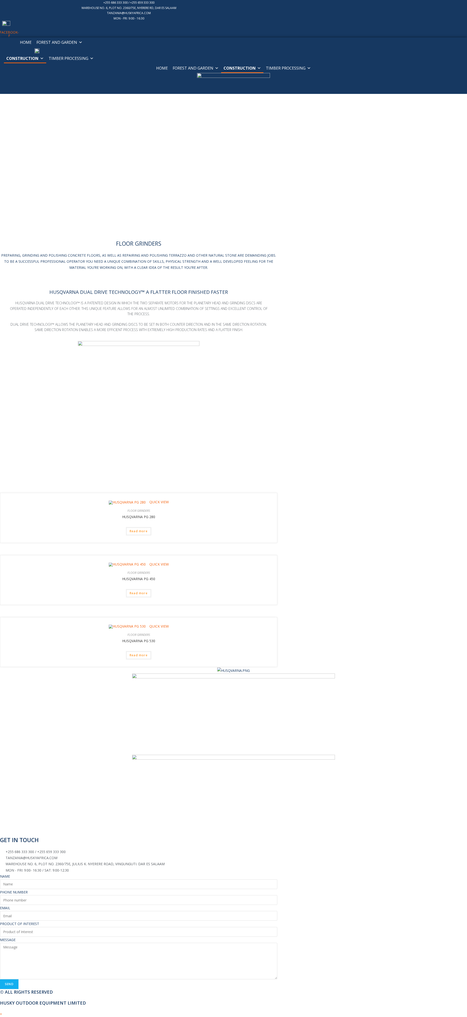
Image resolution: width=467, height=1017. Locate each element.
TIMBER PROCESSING (68, 58)
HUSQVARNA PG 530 (138, 641)
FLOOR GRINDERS (138, 511)
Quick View (158, 502)
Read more (139, 531)
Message (8, 939)
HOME (26, 42)
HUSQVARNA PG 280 (138, 516)
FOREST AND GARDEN (56, 42)
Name (5, 876)
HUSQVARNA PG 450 (138, 578)
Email (5, 908)
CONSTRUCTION (22, 58)
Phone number (14, 892)
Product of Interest (19, 923)
